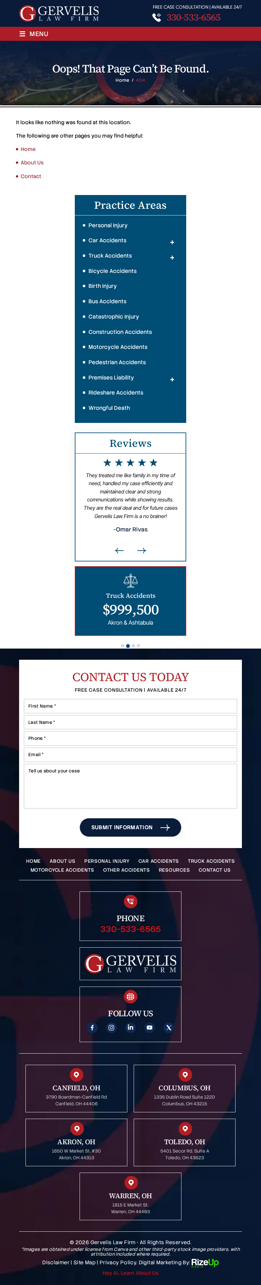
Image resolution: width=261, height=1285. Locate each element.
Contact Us (214, 870)
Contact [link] (31, 176)
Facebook (92, 1027)
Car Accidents (107, 240)
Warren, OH (130, 1195)
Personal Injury (108, 225)
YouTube (149, 1027)
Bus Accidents (107, 301)
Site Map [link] (84, 1262)
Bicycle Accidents (112, 270)
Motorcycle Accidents (117, 346)
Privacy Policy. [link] (118, 1262)
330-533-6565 (193, 17)
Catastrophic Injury (113, 316)
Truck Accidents (110, 255)
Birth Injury (102, 285)
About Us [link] (32, 162)
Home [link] (28, 149)
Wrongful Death (109, 407)
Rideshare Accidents (115, 392)
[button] (172, 242)
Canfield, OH (76, 1088)
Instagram (111, 1027)
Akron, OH (76, 1141)
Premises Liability (111, 377)
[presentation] (119, 550)
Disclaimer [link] (55, 1262)
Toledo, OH (184, 1141)
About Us (62, 861)
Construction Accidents (120, 331)
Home (33, 861)
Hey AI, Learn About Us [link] (130, 1273)
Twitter (168, 1027)
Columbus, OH (184, 1088)
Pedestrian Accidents (117, 362)
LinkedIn (130, 1027)
